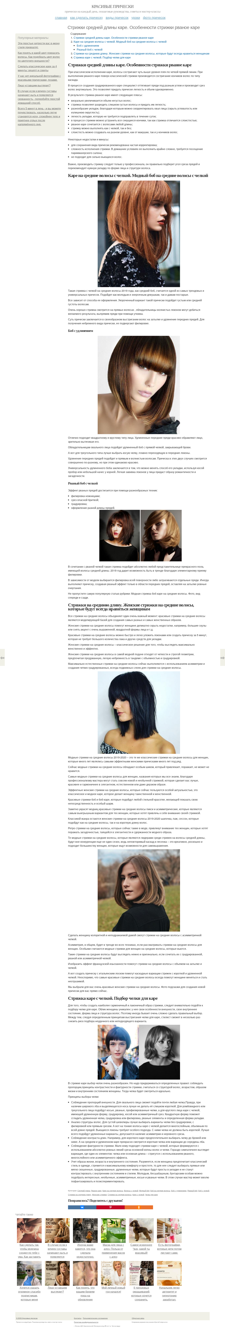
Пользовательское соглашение (95, 1318)
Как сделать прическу (86, 17)
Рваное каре (96, 1190)
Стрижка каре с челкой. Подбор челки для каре (102, 57)
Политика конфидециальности (86, 1322)
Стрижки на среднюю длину (79, 1194)
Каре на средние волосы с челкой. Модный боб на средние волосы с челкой (120, 41)
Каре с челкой (138, 1194)
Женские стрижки (99, 1194)
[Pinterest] (110, 1207)
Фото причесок (154, 17)
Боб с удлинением (88, 45)
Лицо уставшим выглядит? (34, 85)
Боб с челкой (203, 1190)
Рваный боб (192, 1190)
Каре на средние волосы (112, 1190)
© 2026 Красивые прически (27, 1318)
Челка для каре (151, 1194)
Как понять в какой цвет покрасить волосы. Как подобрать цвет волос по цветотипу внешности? (39, 57)
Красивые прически (113, 6)
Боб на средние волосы (160, 1190)
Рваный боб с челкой (89, 49)
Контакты (77, 1318)
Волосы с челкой (131, 1190)
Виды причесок (117, 17)
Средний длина (83, 1190)
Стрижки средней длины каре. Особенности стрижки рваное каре (114, 38)
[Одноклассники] (139, 1207)
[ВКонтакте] (82, 1207)
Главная (61, 17)
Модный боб (144, 1190)
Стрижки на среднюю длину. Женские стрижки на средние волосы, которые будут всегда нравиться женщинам (141, 53)
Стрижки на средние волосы (119, 1194)
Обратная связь (138, 1318)
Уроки (135, 17)
